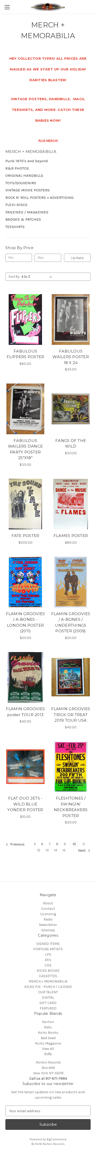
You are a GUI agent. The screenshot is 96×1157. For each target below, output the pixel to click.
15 (64, 850)
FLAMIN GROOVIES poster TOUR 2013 (25, 711)
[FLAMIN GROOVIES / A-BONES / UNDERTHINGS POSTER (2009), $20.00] (70, 582)
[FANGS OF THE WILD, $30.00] (70, 409)
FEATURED (48, 1008)
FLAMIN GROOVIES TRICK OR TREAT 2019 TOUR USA (70, 714)
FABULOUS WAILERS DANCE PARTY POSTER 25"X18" (25, 449)
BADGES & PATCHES (23, 219)
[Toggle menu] (7, 7)
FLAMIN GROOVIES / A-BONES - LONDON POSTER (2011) (25, 622)
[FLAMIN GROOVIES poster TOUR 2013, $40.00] (25, 677)
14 (55, 850)
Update (77, 258)
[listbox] (38, 277)
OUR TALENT (48, 992)
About (48, 903)
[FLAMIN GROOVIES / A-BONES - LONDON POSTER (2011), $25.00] (25, 582)
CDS (48, 965)
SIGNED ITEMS (48, 944)
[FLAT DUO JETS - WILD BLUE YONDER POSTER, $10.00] (25, 766)
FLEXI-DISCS (16, 204)
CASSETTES (48, 976)
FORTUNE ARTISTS (48, 949)
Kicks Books (48, 1032)
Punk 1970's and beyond (26, 161)
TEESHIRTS (15, 226)
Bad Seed (48, 1038)
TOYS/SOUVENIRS (20, 183)
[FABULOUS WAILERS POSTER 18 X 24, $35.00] (70, 319)
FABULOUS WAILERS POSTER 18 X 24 (70, 357)
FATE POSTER (25, 535)
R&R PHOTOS (17, 168)
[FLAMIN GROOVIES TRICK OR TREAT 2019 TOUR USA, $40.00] (70, 677)
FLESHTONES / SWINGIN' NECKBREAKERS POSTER (71, 807)
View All (48, 1049)
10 (74, 844)
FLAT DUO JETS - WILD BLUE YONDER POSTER (25, 804)
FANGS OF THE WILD (70, 443)
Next (82, 851)
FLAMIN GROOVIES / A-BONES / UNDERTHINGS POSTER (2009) (70, 622)
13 (47, 850)
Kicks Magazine (48, 1043)
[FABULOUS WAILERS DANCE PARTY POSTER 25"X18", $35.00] (25, 409)
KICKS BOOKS (48, 970)
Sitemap (48, 930)
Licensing (48, 914)
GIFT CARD (48, 1003)
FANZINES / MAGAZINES (26, 212)
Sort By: (14, 276)
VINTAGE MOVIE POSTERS (27, 190)
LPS (48, 954)
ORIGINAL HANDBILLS (24, 175)
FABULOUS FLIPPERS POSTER (25, 354)
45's (48, 960)
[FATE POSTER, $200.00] (25, 504)
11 (84, 844)
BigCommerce (57, 1139)
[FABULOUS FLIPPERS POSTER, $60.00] (25, 319)
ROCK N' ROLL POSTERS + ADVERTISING (39, 197)
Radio (48, 919)
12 (38, 850)
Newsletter (48, 925)
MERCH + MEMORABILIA (48, 981)
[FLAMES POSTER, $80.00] (70, 504)
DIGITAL (48, 997)
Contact (48, 908)
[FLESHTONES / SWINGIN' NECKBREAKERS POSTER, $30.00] (70, 766)
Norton (48, 1022)
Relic (48, 1027)
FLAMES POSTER (71, 535)
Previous (17, 844)
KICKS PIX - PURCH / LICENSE (48, 987)
